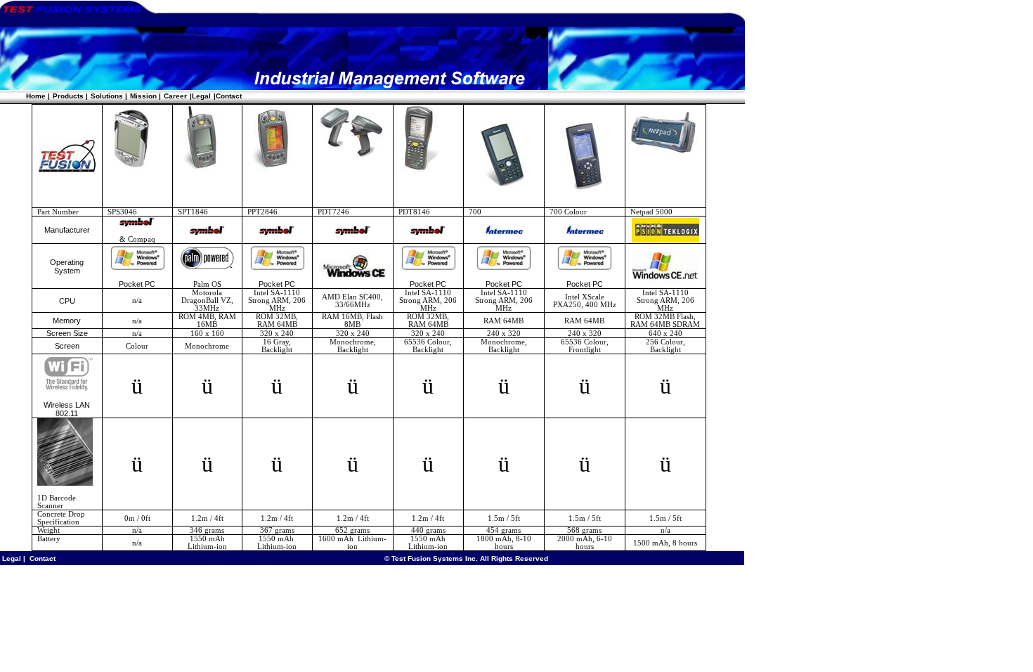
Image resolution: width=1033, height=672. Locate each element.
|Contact (228, 96)
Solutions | (109, 96)
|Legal (200, 96)
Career (175, 96)
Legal (10, 558)
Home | (38, 96)
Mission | (145, 96)
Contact (41, 558)
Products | (70, 96)
